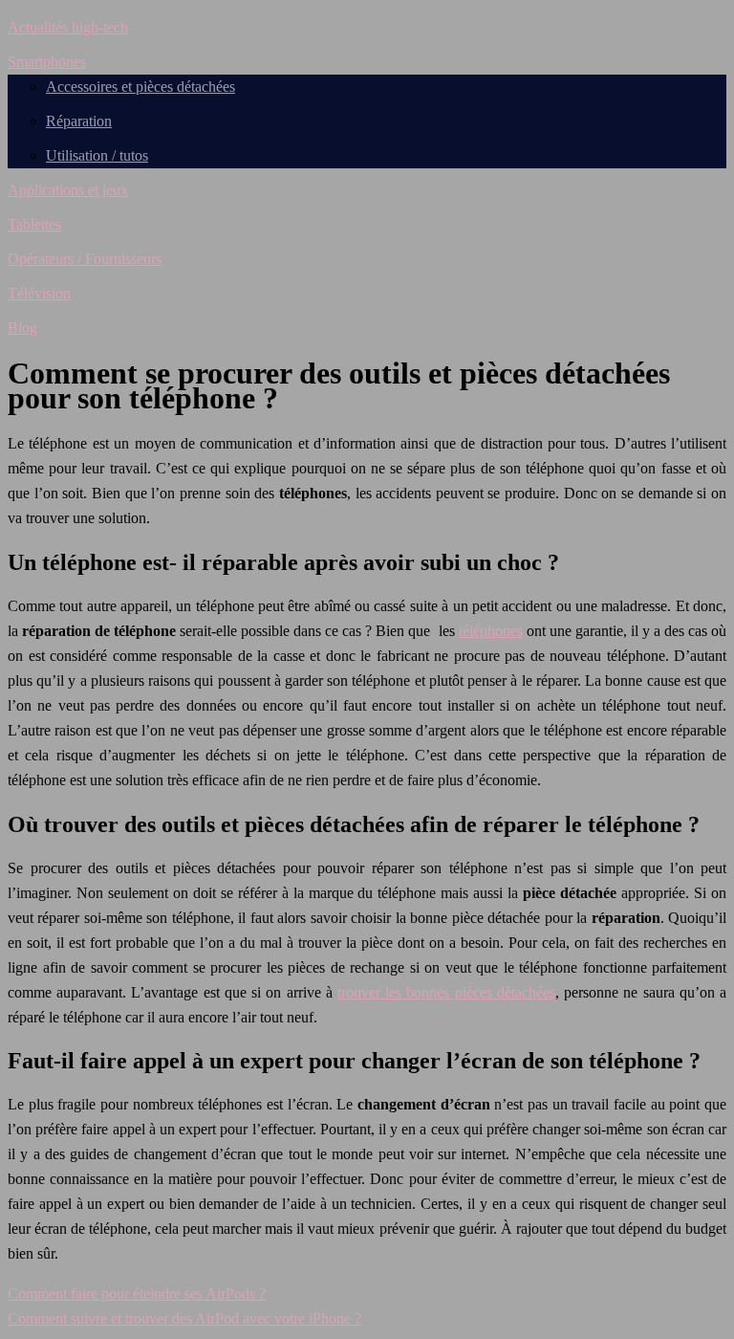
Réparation (79, 121)
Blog (22, 327)
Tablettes (34, 224)
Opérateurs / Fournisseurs (85, 259)
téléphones (491, 631)
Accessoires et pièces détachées (140, 86)
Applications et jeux (68, 190)
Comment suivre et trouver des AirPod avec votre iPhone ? (184, 1318)
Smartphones (47, 62)
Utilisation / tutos (97, 155)
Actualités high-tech (68, 27)
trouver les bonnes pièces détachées (446, 992)
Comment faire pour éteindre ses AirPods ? (137, 1293)
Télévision (39, 293)
